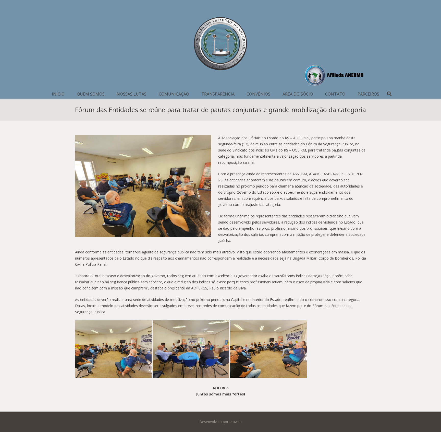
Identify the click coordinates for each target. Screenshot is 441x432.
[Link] (220, 44)
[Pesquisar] (389, 94)
